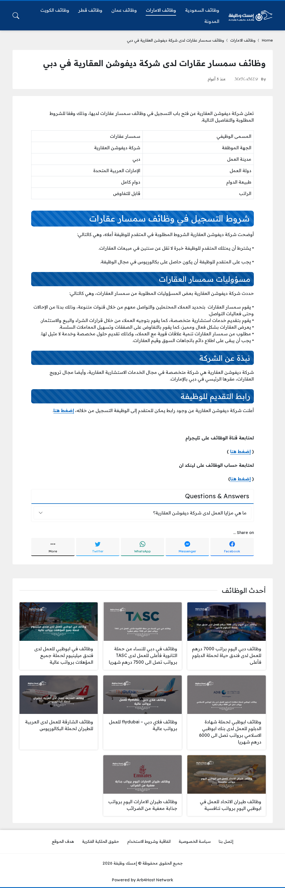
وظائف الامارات (242, 40)
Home (267, 40)
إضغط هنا (240, 451)
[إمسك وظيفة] (250, 15)
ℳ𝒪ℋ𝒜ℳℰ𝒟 (246, 78)
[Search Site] (16, 15)
